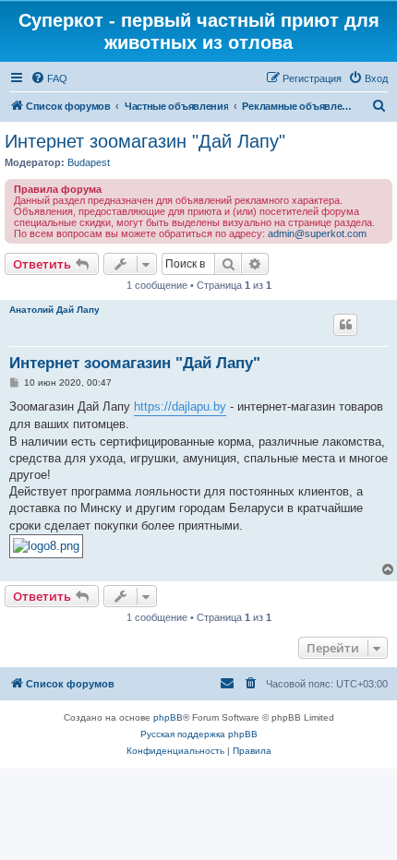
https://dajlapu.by (180, 406)
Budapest (88, 162)
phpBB (168, 717)
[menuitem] (48, 78)
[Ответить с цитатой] (345, 325)
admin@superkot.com (317, 233)
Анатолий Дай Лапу (54, 310)
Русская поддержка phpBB (199, 734)
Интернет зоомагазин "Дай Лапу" (145, 141)
